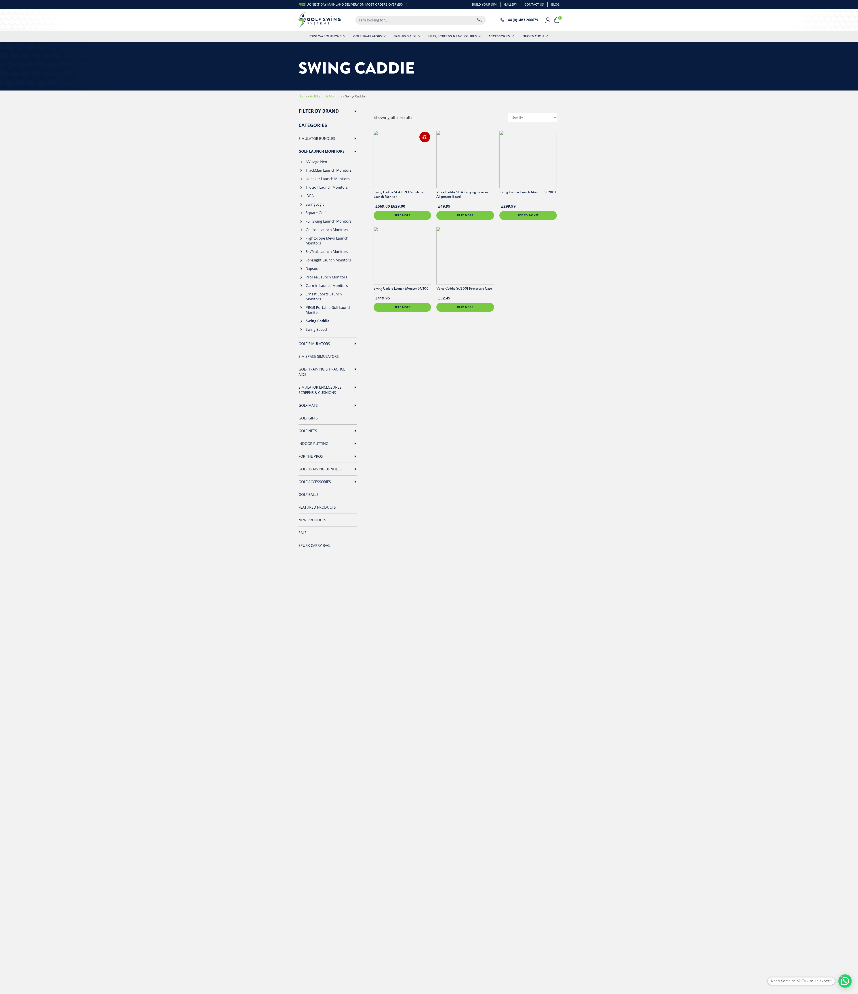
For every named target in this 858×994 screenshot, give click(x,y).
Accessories (499, 36)
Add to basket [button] (527, 215)
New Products (312, 520)
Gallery (510, 4)
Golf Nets (308, 430)
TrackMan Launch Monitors (329, 170)
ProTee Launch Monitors (326, 277)
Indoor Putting (313, 443)
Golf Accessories (315, 481)
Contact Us (534, 4)
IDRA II (311, 195)
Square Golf (316, 212)
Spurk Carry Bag (314, 545)
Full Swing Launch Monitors (329, 221)
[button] (845, 981)
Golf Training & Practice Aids (322, 372)
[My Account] (549, 20)
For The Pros (311, 456)
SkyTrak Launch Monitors (327, 251)
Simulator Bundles (317, 138)
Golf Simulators (367, 36)
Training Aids (405, 36)
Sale (303, 532)
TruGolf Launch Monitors (327, 187)
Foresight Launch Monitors (328, 260)
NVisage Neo (316, 161)
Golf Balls (308, 494)
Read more (402, 215)
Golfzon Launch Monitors (327, 229)
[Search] (479, 20)
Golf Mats (308, 405)
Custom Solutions (325, 36)
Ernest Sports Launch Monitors (324, 296)
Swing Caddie (317, 320)
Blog (555, 4)
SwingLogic (315, 204)
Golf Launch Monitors (326, 96)
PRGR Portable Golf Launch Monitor (328, 310)
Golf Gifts (308, 418)
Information (533, 36)
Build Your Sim (484, 4)
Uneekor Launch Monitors (328, 178)
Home (303, 96)
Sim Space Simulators (319, 356)
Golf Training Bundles (320, 469)
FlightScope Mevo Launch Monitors (327, 241)
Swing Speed (316, 329)
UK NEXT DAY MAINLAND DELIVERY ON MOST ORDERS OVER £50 (351, 4)
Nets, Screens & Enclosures (452, 36)
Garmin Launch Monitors (327, 285)
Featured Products (317, 507)
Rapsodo (313, 268)
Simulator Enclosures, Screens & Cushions (320, 390)
